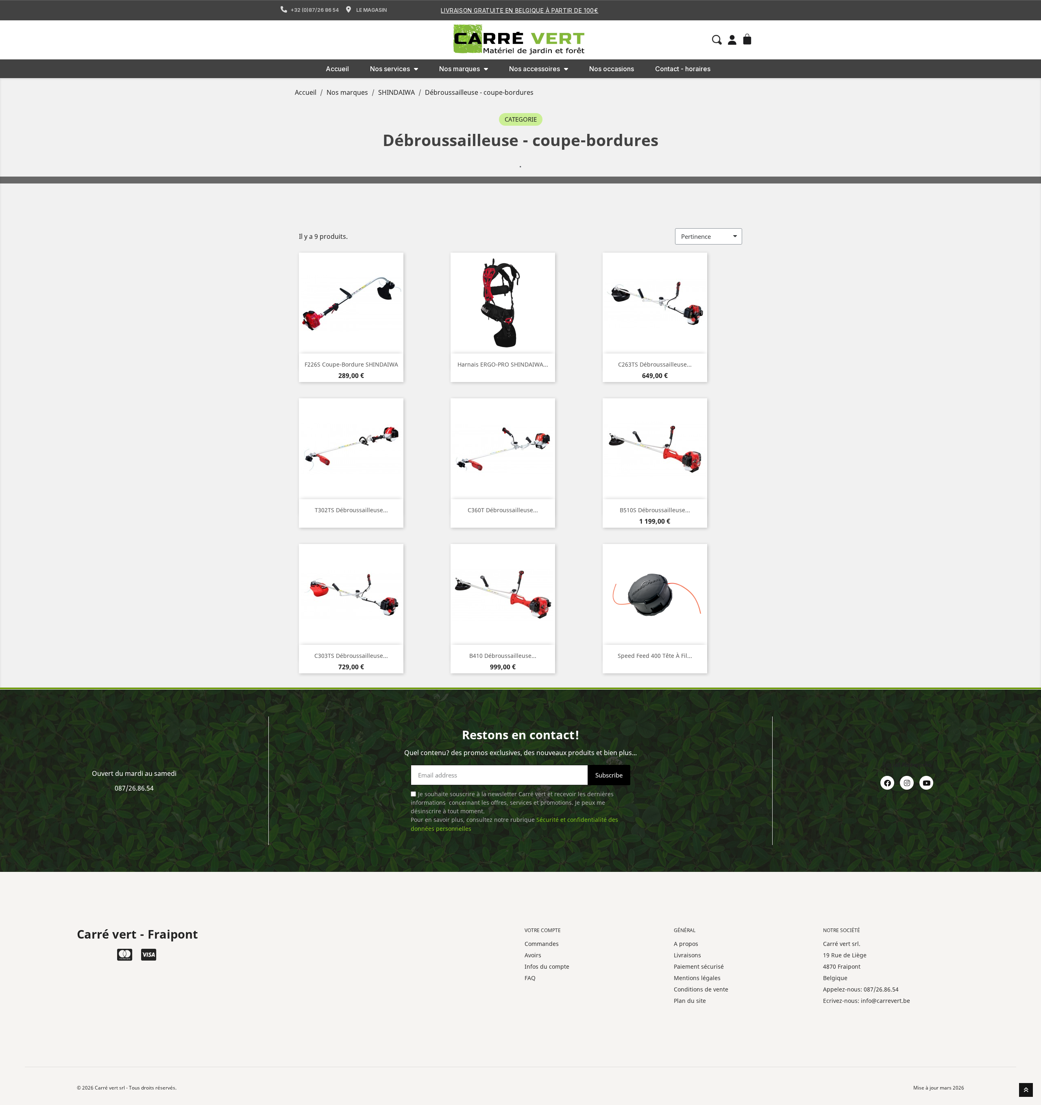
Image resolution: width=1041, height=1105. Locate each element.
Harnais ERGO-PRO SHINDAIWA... (502, 364)
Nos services (390, 69)
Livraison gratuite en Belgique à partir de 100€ (519, 10)
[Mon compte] (732, 40)
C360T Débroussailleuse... (503, 510)
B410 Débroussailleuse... (502, 656)
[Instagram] (907, 783)
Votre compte (543, 930)
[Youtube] (926, 783)
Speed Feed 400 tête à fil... (655, 656)
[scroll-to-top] (1026, 1090)
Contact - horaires (682, 69)
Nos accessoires (534, 69)
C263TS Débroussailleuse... (655, 364)
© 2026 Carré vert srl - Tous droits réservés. (126, 1087)
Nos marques (459, 69)
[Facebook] (887, 783)
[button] (717, 40)
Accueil (337, 69)
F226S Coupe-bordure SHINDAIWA (351, 364)
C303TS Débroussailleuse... (351, 656)
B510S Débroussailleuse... (655, 510)
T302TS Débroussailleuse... (351, 510)
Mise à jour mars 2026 (938, 1087)
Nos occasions (611, 69)
